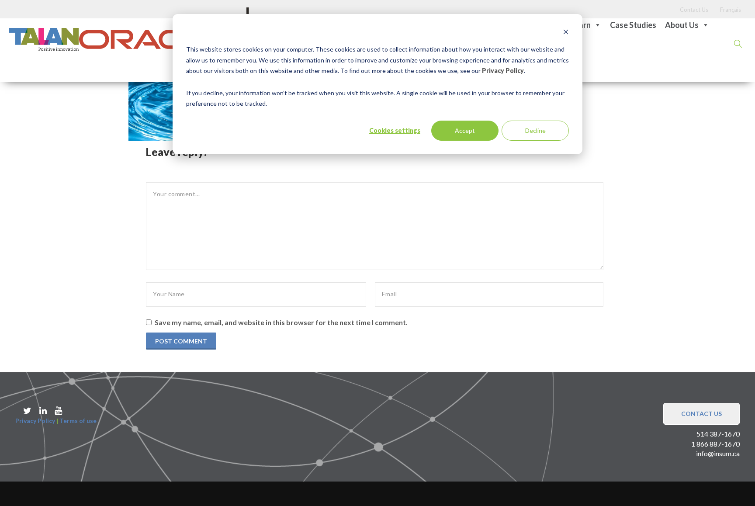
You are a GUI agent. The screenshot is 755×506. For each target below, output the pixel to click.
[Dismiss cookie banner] (566, 33)
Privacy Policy (503, 70)
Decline (535, 130)
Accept (465, 130)
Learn (581, 25)
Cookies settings (394, 130)
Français (730, 9)
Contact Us (694, 9)
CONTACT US (701, 413)
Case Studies (633, 25)
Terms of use (78, 420)
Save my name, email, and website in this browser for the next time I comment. (281, 322)
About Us (682, 25)
